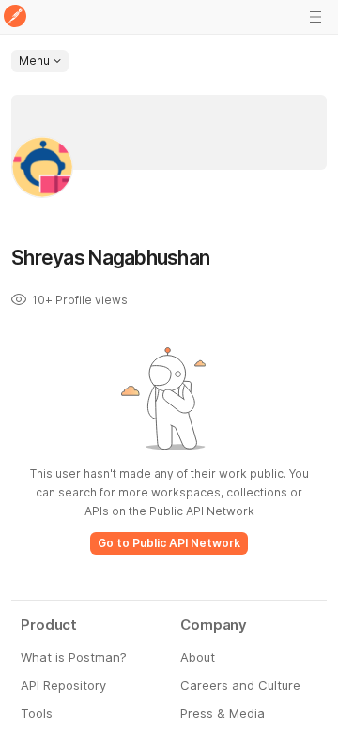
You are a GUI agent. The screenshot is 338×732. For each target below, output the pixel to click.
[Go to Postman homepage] (15, 17)
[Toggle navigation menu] (315, 17)
